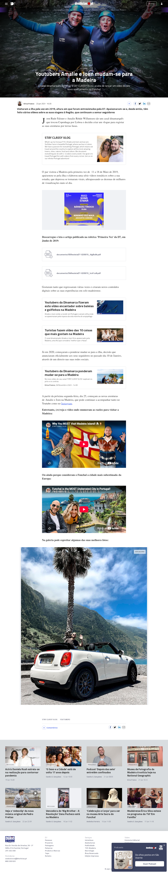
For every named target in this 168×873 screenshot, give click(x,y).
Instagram (66, 403)
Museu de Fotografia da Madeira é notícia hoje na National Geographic (141, 772)
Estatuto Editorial (132, 840)
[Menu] (6, 3)
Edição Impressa (92, 856)
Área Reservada (91, 853)
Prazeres (57, 9)
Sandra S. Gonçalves (53, 776)
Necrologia (89, 850)
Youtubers (65, 719)
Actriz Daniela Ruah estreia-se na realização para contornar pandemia (22, 772)
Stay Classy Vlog (49, 719)
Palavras (83, 9)
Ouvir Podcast (149, 863)
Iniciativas (89, 840)
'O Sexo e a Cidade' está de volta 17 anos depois (61, 770)
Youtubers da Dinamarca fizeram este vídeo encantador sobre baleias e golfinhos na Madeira (69, 306)
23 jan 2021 (43, 103)
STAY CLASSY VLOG (57, 137)
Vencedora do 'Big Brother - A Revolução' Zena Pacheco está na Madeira (63, 814)
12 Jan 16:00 (67, 776)
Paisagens (71, 9)
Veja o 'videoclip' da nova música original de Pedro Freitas (19, 814)
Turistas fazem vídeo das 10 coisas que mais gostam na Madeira (68, 332)
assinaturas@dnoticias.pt (16, 858)
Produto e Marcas (99, 9)
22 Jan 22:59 (27, 821)
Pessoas (45, 9)
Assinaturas (90, 842)
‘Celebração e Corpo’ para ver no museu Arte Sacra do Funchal (103, 814)
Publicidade (89, 845)
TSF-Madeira (90, 848)
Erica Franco (50, 385)
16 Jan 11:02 (67, 821)
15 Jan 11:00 (106, 821)
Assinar (151, 3)
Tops (113, 9)
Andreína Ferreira (93, 821)
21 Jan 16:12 (143, 780)
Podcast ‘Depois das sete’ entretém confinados (101, 770)
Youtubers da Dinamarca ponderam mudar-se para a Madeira (68, 373)
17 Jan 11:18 (149, 821)
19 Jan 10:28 (9, 780)
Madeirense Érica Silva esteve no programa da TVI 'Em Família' (144, 814)
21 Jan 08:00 (108, 776)
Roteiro (123, 9)
